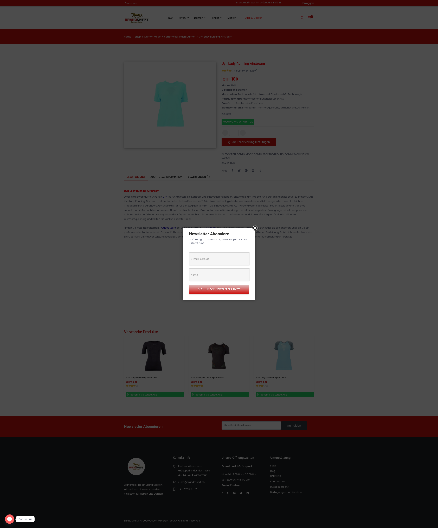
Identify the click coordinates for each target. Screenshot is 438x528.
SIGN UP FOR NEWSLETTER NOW (219, 289)
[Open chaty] (9, 519)
